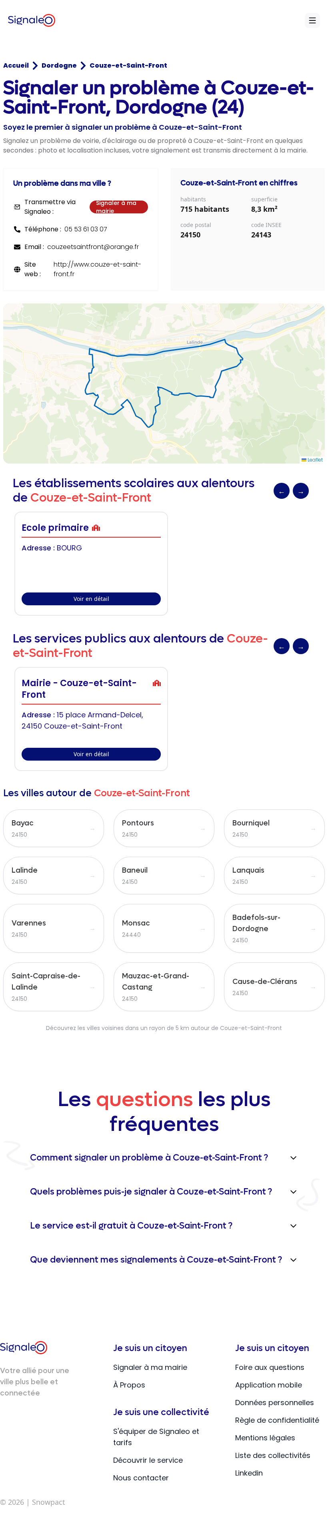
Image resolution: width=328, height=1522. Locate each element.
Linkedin (249, 1473)
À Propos (129, 1385)
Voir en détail (91, 598)
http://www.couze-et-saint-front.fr (97, 269)
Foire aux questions (269, 1367)
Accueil (16, 65)
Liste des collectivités (272, 1455)
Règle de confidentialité (277, 1420)
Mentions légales (265, 1438)
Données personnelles (274, 1403)
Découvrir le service (148, 1460)
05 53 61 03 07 (85, 229)
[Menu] (312, 20)
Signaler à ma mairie (116, 207)
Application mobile (268, 1385)
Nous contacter (141, 1478)
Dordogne (59, 65)
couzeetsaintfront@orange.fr (93, 246)
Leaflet (314, 459)
